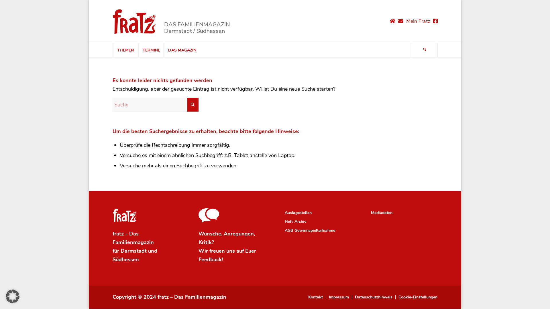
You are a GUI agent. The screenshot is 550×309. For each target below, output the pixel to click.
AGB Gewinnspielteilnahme (310, 230)
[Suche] (425, 50)
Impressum (339, 297)
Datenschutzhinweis (373, 297)
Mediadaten (381, 212)
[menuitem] (125, 50)
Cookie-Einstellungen (417, 297)
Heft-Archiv (295, 221)
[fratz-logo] (134, 21)
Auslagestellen (298, 212)
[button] (12, 296)
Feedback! (211, 259)
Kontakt (315, 297)
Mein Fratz (418, 21)
